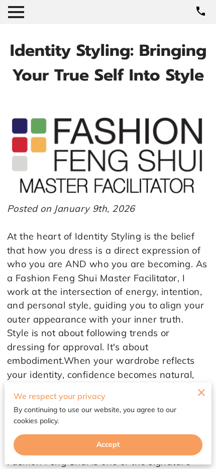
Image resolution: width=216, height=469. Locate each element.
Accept (108, 444)
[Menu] (16, 12)
